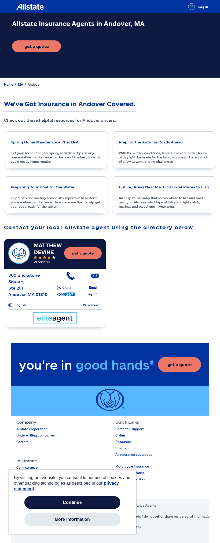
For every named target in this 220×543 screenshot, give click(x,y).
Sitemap (122, 448)
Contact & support (129, 429)
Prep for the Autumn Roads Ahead (151, 142)
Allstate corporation (31, 429)
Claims (120, 435)
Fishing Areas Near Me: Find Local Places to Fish (164, 187)
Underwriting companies (35, 435)
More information (72, 519)
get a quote (42, 48)
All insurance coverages (133, 454)
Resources (123, 441)
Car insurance (27, 467)
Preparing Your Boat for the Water (43, 187)
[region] (72, 502)
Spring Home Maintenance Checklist (45, 142)
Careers (22, 441)
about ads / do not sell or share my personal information (168, 516)
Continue (72, 502)
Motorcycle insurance (132, 466)
